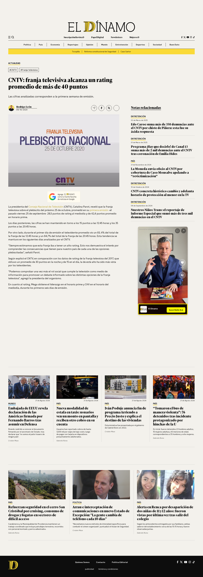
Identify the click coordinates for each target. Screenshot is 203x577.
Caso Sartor (126, 51)
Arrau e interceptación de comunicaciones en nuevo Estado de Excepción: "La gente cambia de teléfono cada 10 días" (101, 512)
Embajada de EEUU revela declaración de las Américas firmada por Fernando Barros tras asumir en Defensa (28, 416)
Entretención (121, 44)
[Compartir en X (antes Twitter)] (109, 108)
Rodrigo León (23, 106)
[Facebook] (181, 37)
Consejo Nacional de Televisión (46, 206)
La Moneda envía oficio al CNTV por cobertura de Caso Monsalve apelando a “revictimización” (160, 172)
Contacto (100, 562)
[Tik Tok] (194, 562)
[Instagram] (191, 37)
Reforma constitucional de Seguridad (100, 51)
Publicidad (89, 569)
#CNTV (13, 69)
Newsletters (116, 37)
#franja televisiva (29, 69)
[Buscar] (12, 37)
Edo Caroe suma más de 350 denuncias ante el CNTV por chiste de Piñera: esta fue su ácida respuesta (162, 128)
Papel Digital (97, 37)
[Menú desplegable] (9, 37)
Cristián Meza (13, 441)
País (41, 44)
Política (27, 44)
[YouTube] (188, 37)
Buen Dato (174, 44)
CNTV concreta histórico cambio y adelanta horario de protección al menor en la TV (162, 193)
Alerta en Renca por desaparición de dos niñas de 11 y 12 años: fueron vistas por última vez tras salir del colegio (165, 512)
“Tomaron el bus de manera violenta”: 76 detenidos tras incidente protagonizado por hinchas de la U (172, 416)
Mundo (104, 44)
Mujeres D (134, 37)
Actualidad (14, 63)
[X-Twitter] (185, 37)
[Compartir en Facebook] (101, 108)
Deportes (140, 44)
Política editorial (120, 562)
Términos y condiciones (108, 569)
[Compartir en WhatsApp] (116, 108)
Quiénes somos (82, 562)
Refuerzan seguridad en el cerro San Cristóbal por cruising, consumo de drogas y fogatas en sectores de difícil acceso (36, 512)
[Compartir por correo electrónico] (94, 108)
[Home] (101, 26)
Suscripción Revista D (74, 37)
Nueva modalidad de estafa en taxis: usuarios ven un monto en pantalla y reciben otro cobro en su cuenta (77, 416)
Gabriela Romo (62, 441)
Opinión (89, 44)
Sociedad (157, 44)
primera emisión (99, 210)
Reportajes (73, 44)
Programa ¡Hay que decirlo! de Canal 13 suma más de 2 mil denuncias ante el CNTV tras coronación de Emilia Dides (161, 150)
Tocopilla (76, 51)
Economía (55, 44)
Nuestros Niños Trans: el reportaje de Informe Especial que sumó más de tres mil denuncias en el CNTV (162, 213)
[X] (181, 562)
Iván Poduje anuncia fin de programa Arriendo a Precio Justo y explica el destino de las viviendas (125, 414)
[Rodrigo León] (11, 108)
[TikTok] (194, 37)
